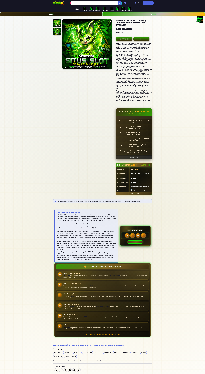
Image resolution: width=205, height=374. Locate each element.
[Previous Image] (63, 44)
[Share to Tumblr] (79, 370)
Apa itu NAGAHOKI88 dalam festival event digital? (134, 121)
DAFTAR (153, 14)
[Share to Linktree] (65, 370)
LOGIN (51, 14)
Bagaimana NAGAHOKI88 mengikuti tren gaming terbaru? (133, 145)
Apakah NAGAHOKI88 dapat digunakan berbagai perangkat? (134, 133)
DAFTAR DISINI (124, 39)
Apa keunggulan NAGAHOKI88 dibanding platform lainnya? (133, 127)
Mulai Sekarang (135, 242)
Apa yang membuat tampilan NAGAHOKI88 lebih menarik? (134, 139)
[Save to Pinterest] (70, 370)
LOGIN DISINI (141, 39)
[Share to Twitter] (56, 370)
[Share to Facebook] (61, 370)
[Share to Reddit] (74, 370)
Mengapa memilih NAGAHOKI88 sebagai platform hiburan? (134, 151)
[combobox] (94, 3)
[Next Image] (110, 44)
